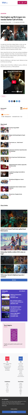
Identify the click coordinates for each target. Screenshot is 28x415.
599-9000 (8, 370)
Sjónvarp (7, 390)
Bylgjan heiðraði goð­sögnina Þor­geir (17, 135)
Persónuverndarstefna (7, 366)
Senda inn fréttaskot (20, 376)
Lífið (7, 387)
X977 (20, 393)
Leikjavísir (3, 96)
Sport (7, 386)
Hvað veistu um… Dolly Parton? (16, 142)
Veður (21, 389)
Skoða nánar (4, 405)
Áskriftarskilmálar (21, 369)
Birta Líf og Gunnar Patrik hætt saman (17, 157)
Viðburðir (20, 387)
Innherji (20, 383)
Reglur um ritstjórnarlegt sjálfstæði (7, 364)
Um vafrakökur (20, 375)
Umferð (20, 372)
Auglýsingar (21, 365)
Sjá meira (14, 280)
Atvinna (20, 386)
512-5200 (21, 363)
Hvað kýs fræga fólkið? (14, 127)
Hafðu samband (20, 366)
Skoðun (7, 389)
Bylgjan (21, 390)
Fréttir (7, 383)
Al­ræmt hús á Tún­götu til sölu (15, 194)
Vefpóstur (20, 373)
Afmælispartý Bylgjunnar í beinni (16, 179)
